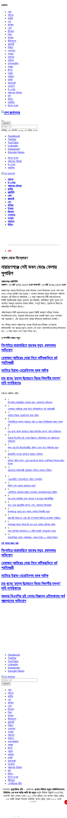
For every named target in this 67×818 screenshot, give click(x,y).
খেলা (10, 28)
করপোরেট (12, 82)
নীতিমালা (11, 780)
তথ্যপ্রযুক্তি (13, 63)
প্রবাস (10, 73)
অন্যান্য (11, 86)
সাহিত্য (11, 60)
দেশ (9, 21)
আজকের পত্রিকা (15, 92)
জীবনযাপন (12, 40)
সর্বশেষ (10, 15)
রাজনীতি (11, 192)
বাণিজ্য (10, 24)
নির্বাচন (10, 47)
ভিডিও (10, 99)
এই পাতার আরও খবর (9, 543)
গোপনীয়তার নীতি (15, 783)
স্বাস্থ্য (10, 66)
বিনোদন (11, 31)
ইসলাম (10, 37)
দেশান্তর (11, 50)
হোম (9, 11)
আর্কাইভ (11, 102)
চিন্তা (10, 70)
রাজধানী (11, 44)
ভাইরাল (11, 76)
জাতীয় (10, 18)
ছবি (9, 95)
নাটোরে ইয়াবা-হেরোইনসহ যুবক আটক (24, 370)
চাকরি (10, 79)
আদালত (11, 57)
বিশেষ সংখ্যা (13, 105)
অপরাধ (10, 53)
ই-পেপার (11, 89)
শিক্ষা (10, 34)
